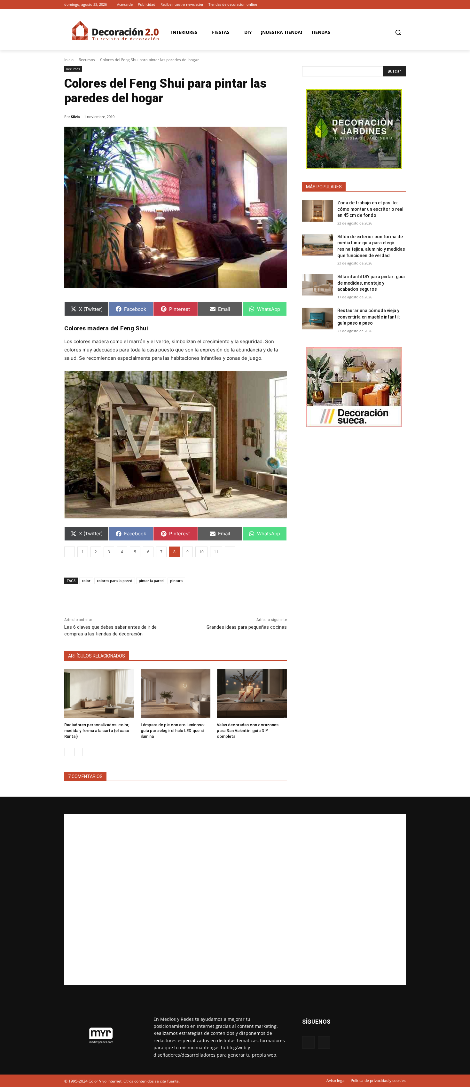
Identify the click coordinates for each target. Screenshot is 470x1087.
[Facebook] (393, 4)
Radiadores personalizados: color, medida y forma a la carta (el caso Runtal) (96, 730)
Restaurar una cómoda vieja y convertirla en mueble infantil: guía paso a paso (368, 317)
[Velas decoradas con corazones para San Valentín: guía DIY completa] (252, 693)
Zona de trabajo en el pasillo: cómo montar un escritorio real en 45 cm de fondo (370, 209)
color (86, 580)
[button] (398, 32)
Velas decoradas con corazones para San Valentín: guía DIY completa (247, 730)
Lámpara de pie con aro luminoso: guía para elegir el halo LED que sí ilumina (173, 730)
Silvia (75, 116)
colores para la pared (114, 580)
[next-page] (78, 752)
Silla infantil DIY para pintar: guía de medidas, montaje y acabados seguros (371, 283)
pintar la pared (151, 580)
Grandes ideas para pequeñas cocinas (247, 627)
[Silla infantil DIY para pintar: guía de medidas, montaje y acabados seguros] (317, 284)
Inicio (69, 59)
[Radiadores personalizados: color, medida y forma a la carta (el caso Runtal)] (99, 693)
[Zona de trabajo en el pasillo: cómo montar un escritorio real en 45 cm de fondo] (317, 211)
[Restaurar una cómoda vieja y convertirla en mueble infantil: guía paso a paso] (317, 318)
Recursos (87, 59)
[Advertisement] (235, 899)
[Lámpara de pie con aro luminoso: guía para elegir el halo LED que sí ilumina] (176, 693)
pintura (176, 580)
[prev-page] (68, 752)
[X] (402, 4)
